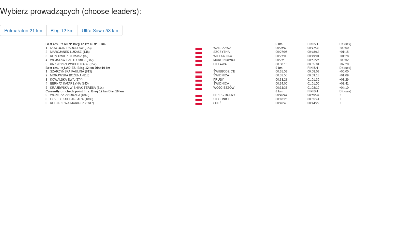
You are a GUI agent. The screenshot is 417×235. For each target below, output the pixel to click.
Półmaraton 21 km (23, 30)
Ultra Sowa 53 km (100, 30)
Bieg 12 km (62, 30)
